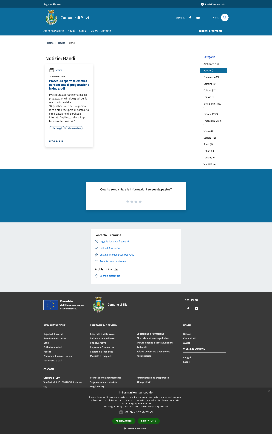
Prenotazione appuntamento (105, 377)
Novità (61, 43)
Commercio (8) (211, 77)
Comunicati (189, 338)
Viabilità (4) (209, 164)
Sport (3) (208, 144)
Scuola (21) (209, 131)
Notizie (59, 70)
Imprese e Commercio (102, 347)
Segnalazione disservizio (103, 382)
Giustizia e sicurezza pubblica (153, 338)
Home (50, 43)
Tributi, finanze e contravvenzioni (155, 342)
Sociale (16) (210, 138)
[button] (136, 428)
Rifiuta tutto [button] (148, 420)
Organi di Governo (53, 334)
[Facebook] (189, 17)
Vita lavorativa (98, 343)
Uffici (46, 343)
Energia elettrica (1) (212, 105)
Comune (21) (210, 84)
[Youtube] (197, 17)
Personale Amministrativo (57, 356)
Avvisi (186, 343)
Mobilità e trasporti (100, 356)
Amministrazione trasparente (153, 377)
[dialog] (136, 411)
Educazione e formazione (150, 334)
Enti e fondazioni (52, 347)
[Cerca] (225, 17)
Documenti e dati (52, 360)
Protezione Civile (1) (212, 122)
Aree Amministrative (54, 338)
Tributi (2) (209, 151)
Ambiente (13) (211, 64)
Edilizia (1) (209, 97)
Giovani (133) (211, 114)
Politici (47, 351)
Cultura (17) (210, 90)
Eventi (186, 362)
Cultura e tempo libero (102, 338)
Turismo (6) (209, 157)
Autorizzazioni (144, 356)
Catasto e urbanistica (101, 351)
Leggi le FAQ (97, 386)
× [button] (268, 391)
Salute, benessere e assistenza (153, 351)
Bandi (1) (208, 70)
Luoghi (187, 357)
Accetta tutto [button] (124, 421)
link (166, 406)
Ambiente (142, 347)
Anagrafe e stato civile (102, 334)
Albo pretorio (144, 382)
